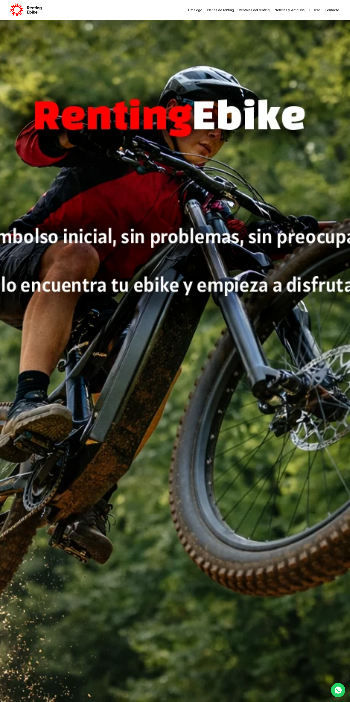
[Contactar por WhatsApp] (338, 690)
